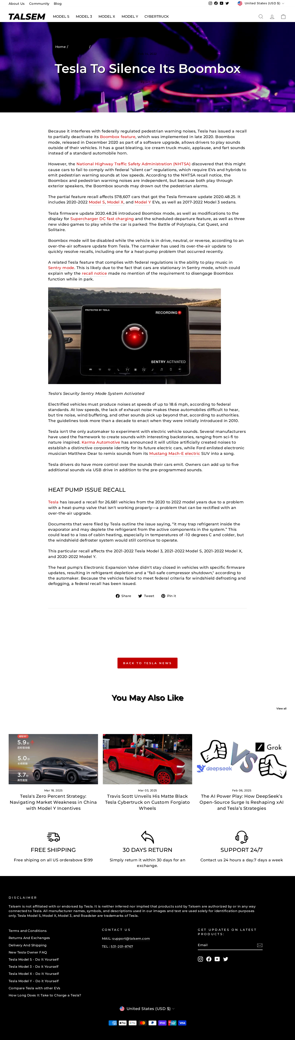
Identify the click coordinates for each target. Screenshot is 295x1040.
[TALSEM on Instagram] (200, 959)
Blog (58, 4)
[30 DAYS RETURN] (147, 838)
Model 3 (84, 16)
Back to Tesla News (147, 663)
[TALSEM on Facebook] (208, 959)
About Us (17, 4)
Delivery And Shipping (27, 945)
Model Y (130, 16)
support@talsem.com (131, 938)
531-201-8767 (122, 946)
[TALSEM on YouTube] (217, 959)
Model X (106, 16)
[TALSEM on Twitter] (225, 959)
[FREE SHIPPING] (53, 838)
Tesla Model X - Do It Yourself (34, 974)
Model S (61, 16)
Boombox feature (118, 136)
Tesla (53, 502)
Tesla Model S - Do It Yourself (34, 959)
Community (39, 4)
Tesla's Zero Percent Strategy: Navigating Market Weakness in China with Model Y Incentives (53, 802)
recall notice (94, 273)
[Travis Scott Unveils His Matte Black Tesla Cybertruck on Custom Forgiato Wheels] (147, 759)
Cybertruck (156, 16)
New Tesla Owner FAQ (28, 952)
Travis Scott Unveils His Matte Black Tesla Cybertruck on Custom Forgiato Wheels (147, 802)
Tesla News (79, 47)
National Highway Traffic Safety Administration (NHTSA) (133, 164)
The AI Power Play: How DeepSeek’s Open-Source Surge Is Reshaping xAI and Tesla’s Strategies (242, 802)
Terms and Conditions (28, 931)
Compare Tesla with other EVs (34, 988)
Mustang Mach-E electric (174, 453)
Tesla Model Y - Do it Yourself (34, 981)
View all (281, 708)
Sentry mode (61, 267)
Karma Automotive (101, 442)
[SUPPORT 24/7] (241, 838)
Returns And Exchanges (29, 938)
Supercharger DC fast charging (102, 218)
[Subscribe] (260, 945)
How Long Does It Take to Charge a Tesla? (45, 995)
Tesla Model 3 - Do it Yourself (34, 966)
